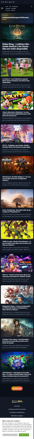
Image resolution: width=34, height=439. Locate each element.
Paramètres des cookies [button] (10, 435)
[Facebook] (1, 2)
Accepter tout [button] (24, 435)
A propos (17, 406)
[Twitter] (3, 2)
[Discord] (13, 2)
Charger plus (17, 388)
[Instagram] (5, 2)
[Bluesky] (9, 2)
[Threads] (11, 2)
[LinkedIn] (7, 2)
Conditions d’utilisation (17, 412)
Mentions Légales (17, 416)
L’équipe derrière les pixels (17, 409)
